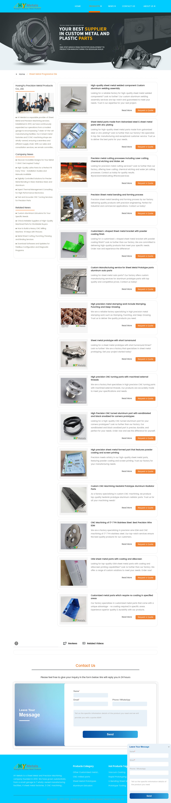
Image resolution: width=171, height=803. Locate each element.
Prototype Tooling (117, 785)
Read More (127, 110)
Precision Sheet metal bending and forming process (117, 194)
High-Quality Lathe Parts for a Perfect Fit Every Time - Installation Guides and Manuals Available (34, 171)
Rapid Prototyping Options (122, 776)
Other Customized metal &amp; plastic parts (85, 772)
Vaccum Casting (117, 772)
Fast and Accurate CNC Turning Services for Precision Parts (34, 199)
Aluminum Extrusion (83, 785)
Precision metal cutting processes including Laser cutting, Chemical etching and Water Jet (120, 160)
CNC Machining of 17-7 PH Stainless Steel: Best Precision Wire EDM (121, 524)
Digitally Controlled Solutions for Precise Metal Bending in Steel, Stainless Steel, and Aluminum (34, 182)
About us (148, 6)
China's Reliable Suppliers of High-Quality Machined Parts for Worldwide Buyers (34, 222)
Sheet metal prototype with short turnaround (113, 340)
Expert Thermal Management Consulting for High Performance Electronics (34, 191)
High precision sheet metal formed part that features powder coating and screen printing (121, 451)
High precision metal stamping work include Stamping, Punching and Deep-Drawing (118, 305)
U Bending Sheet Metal (120, 781)
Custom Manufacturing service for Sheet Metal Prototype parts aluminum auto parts (122, 269)
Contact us (128, 6)
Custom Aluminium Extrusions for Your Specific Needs (33, 215)
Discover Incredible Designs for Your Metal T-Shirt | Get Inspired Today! (35, 162)
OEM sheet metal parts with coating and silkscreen (116, 559)
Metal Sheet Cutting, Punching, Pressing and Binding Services (34, 238)
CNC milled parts (81, 776)
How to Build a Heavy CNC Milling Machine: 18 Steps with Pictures (31, 230)
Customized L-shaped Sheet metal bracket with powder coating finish (119, 233)
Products (94, 6)
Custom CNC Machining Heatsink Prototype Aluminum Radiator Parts (122, 488)
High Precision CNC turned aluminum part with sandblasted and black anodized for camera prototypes (121, 415)
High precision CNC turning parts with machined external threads (119, 378)
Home (78, 6)
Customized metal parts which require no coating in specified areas (122, 597)
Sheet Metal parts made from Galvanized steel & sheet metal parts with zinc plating (121, 123)
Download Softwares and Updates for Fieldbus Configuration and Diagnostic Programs (33, 247)
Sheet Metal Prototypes (84, 781)
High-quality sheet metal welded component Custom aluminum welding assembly (118, 87)
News (111, 6)
